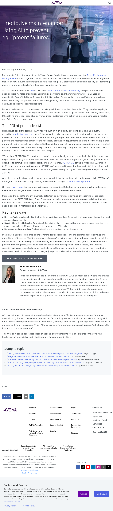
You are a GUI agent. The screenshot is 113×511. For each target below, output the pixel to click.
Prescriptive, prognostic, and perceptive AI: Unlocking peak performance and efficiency (46, 362)
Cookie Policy (29, 506)
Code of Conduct (56, 425)
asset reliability (72, 90)
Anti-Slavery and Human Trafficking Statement (36, 433)
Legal (73, 408)
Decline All (102, 494)
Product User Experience (76, 426)
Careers (32, 419)
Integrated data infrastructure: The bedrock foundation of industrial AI (38, 356)
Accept (83, 494)
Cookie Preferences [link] (29, 473)
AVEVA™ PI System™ (79, 181)
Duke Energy (17, 187)
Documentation (56, 408)
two (32, 90)
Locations (75, 419)
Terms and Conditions (29, 470)
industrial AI (54, 90)
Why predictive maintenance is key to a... (48, 448)
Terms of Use (76, 414)
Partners (32, 414)
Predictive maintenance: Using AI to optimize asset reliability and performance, (42, 359)
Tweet (18, 396)
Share (8, 396)
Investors (32, 408)
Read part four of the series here (25, 258)
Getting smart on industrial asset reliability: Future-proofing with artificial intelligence (45, 353)
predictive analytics (23, 134)
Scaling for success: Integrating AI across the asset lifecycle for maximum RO (42, 365)
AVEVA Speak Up (35, 425)
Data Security (55, 414)
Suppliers (53, 431)
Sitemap (74, 433)
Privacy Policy (10, 506)
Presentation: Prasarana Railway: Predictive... (68, 448)
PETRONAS (68, 162)
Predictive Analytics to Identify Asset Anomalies (28, 448)
